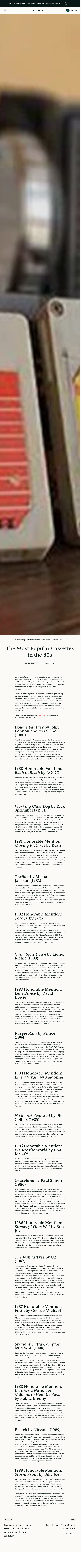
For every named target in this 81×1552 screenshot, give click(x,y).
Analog (22, 640)
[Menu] (5, 10)
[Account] (68, 10)
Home (17, 640)
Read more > (9, 1541)
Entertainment (32, 640)
